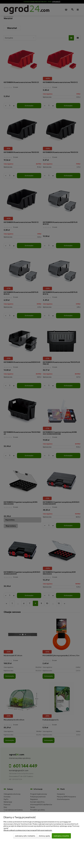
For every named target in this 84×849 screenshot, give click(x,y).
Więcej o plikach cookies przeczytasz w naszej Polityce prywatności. (28, 830)
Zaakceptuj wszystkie (61, 836)
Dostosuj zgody (44, 836)
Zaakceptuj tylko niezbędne (25, 836)
